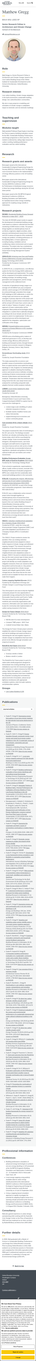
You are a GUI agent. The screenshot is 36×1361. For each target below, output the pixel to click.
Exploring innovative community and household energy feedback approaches (19, 938)
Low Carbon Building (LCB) (15, 691)
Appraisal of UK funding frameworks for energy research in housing (19, 1111)
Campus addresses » (9, 1290)
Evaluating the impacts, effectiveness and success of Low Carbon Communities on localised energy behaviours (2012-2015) (17, 481)
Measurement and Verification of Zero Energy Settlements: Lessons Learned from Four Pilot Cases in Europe (18, 812)
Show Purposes (18, 1346)
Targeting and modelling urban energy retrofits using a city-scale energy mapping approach (19, 922)
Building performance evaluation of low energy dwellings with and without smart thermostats (19, 772)
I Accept (18, 1357)
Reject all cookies (18, 1352)
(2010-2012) (15, 611)
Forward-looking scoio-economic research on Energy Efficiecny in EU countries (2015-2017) (17, 328)
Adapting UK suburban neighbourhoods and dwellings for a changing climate (19, 1134)
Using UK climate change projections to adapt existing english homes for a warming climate (18, 1123)
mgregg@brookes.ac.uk (12, 34)
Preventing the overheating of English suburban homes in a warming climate (18, 1086)
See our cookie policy (11, 1328)
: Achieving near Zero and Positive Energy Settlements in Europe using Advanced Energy (17, 259)
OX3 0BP (5, 1282)
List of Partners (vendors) (8, 1342)
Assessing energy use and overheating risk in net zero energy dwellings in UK (19, 906)
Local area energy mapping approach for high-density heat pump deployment (20, 758)
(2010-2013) (14, 645)
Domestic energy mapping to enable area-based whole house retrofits (18, 841)
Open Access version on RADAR (17, 886)
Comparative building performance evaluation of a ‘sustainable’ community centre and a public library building (19, 956)
